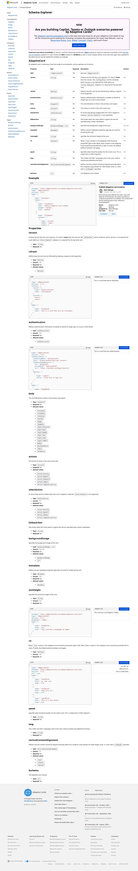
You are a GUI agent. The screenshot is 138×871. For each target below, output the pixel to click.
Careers (113, 839)
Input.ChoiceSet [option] (13, 110)
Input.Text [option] (11, 96)
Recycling (103, 864)
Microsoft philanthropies (97, 849)
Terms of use (77, 864)
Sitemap (50, 864)
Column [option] (10, 54)
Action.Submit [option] (13, 78)
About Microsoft (115, 842)
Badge (74, 40)
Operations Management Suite (77, 849)
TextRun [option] (11, 39)
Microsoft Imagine (55, 852)
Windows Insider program (57, 842)
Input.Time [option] (11, 104)
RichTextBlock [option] (12, 36)
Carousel (82, 40)
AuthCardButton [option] (13, 134)
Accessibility (94, 842)
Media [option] (10, 28)
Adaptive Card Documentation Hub (53, 36)
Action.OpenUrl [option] (13, 75)
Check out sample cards (63, 793)
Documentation (43, 3)
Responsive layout (58, 40)
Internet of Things (74, 845)
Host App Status (60, 804)
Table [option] (10, 66)
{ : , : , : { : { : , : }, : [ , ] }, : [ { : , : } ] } (51, 298)
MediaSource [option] (12, 30)
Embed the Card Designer (63, 801)
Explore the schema (61, 797)
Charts (89, 40)
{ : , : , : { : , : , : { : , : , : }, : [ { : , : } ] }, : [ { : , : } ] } (51, 370)
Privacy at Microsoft (96, 855)
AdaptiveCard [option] (12, 15)
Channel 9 (32, 839)
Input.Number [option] (13, 99)
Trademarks (86, 864)
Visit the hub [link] (79, 45)
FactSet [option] (10, 57)
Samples (65, 3)
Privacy (69, 864)
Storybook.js (28, 801)
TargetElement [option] (13, 87)
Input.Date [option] (11, 102)
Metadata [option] (11, 137)
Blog (71, 3)
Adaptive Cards (12, 7)
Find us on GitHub (60, 815)
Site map (113, 855)
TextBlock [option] (11, 22)
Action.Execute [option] (13, 89)
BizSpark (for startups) (56, 849)
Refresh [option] (10, 125)
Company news (115, 845)
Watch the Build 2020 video (64, 822)
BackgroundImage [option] (14, 122)
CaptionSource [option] (13, 33)
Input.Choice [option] (12, 113)
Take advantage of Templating (65, 808)
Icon (69, 40)
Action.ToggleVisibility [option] (15, 84)
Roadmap (58, 819)
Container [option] (11, 48)
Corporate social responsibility (99, 852)
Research (113, 852)
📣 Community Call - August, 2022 (97, 824)
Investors (113, 849)
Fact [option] (9, 60)
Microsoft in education (97, 845)
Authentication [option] (13, 128)
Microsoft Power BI (74, 839)
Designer (77, 3)
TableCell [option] (11, 68)
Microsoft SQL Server (74, 842)
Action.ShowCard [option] (14, 81)
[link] (118, 7)
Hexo (45, 801)
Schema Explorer (55, 3)
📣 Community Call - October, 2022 (97, 805)
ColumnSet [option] (11, 51)
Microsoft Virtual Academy (36, 845)
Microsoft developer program (58, 839)
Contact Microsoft (59, 864)
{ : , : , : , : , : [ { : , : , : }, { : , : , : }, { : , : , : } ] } (56, 684)
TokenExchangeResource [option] (16, 131)
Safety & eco (95, 864)
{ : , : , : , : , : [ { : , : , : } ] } (56, 624)
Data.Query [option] (12, 116)
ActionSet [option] (11, 46)
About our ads (112, 864)
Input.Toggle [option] (12, 107)
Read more (98, 790)
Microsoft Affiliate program (57, 845)
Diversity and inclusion (97, 839)
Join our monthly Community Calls (66, 811)
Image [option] (10, 25)
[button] (104, 214)
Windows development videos (37, 842)
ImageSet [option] (11, 63)
